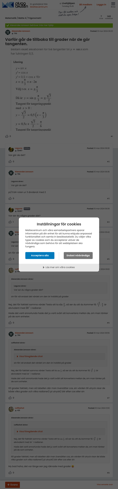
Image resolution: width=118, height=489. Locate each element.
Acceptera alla (40, 255)
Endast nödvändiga (78, 255)
